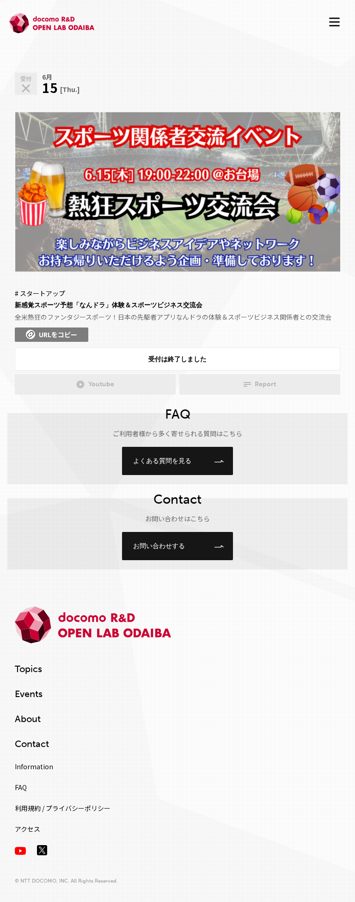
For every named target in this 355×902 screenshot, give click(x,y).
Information (34, 766)
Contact (32, 743)
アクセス (27, 829)
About (28, 718)
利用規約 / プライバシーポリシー (62, 808)
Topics (28, 668)
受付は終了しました (177, 359)
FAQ (21, 787)
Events (29, 693)
